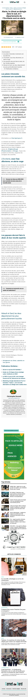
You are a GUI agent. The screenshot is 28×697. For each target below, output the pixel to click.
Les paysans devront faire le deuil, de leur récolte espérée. (13, 62)
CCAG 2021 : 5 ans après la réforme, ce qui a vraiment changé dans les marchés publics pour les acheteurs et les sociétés (18, 528)
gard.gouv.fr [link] (16, 138)
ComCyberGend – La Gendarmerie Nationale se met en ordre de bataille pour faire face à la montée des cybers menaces (13, 671)
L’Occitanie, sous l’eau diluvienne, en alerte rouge (13, 58)
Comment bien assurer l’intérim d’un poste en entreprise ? (13, 610)
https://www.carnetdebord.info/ (14, 398)
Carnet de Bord (5, 8)
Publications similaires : (12, 69)
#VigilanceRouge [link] (13, 149)
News (11, 8)
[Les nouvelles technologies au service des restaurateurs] (14, 566)
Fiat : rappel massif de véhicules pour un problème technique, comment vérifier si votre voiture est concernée (17, 521)
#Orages (15, 151)
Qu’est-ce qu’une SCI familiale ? (12, 369)
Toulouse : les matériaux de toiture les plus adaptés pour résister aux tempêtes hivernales (14, 640)
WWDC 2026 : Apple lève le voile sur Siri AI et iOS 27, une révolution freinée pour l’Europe (18, 488)
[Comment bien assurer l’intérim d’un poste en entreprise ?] (14, 597)
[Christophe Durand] (14, 392)
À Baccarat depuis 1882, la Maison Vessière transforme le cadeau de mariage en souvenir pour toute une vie (18, 507)
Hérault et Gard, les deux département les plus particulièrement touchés (14, 66)
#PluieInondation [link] (6, 151)
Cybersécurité (5, 667)
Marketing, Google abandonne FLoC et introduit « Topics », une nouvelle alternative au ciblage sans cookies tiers (15, 382)
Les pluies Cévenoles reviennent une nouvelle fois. (13, 54)
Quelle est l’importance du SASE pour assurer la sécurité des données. (20, 422)
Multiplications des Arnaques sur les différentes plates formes (7, 422)
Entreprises (4, 607)
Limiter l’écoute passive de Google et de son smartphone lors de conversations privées (18, 501)
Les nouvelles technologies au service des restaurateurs (12, 579)
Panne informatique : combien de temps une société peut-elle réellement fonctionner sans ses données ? (18, 514)
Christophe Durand (9, 37)
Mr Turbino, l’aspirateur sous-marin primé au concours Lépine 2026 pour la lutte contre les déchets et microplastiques (17, 494)
